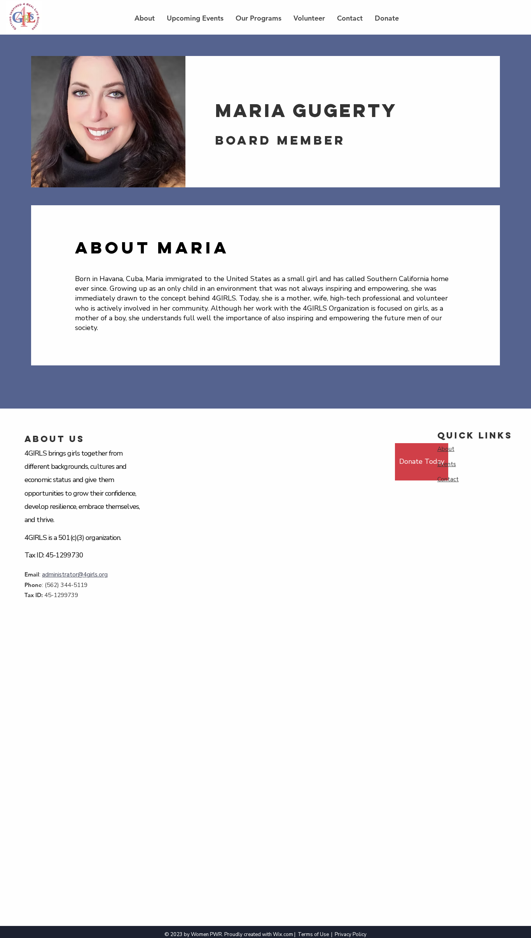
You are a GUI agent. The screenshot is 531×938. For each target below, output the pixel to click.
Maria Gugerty (306, 110)
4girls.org (95, 574)
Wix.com (283, 934)
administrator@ (62, 574)
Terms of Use (313, 934)
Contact (448, 479)
